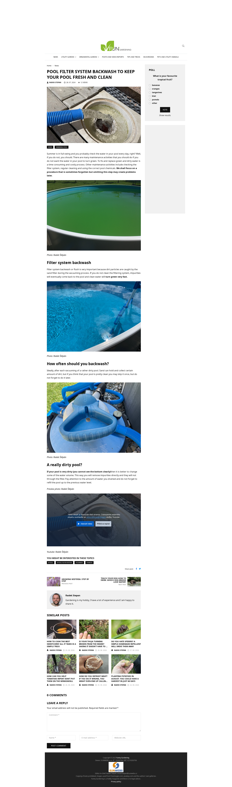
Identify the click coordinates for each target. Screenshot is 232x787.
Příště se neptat (103, 524)
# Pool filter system (64, 563)
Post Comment (58, 745)
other (154, 103)
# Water (89, 563)
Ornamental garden (88, 57)
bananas (156, 85)
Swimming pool (61, 147)
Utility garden (67, 57)
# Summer (79, 563)
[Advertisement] (165, 169)
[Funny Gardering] (116, 46)
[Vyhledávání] (183, 46)
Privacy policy (116, 781)
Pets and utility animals (168, 57)
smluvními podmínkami (96, 517)
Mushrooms (148, 57)
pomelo (155, 100)
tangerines (157, 92)
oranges (156, 89)
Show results (165, 115)
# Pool (50, 563)
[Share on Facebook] (136, 569)
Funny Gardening (122, 758)
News (55, 57)
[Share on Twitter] (140, 569)
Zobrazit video (86, 524)
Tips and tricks (133, 57)
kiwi (154, 96)
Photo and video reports (113, 57)
